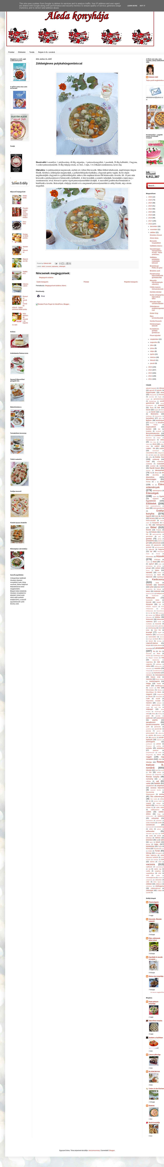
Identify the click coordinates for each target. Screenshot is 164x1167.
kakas (157, 570)
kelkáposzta (160, 593)
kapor (159, 574)
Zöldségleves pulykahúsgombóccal (157, 308)
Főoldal (11, 52)
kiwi (154, 613)
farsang (152, 518)
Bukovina (149, 437)
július (152, 345)
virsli (147, 875)
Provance (149, 746)
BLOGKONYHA (154, 1071)
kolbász (157, 617)
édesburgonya (157, 490)
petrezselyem (150, 733)
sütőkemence (155, 809)
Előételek (21, 52)
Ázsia (151, 407)
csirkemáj (155, 459)
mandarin (149, 668)
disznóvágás (151, 479)
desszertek (159, 470)
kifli (160, 604)
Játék (162, 561)
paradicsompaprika (153, 724)
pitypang (153, 737)
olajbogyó (149, 709)
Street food (158, 805)
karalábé (149, 585)
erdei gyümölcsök (158, 508)
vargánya (158, 871)
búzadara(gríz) (150, 440)
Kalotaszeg (149, 574)
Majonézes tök (25, 260)
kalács (159, 572)
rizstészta (149, 774)
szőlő (162, 833)
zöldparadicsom (156, 888)
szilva (151, 829)
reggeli (149, 757)
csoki (148, 461)
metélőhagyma (159, 685)
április (152, 354)
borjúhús (148, 431)
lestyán (148, 645)
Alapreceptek (150, 392)
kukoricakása (160, 634)
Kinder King (154, 313)
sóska (162, 799)
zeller (147, 882)
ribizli (156, 770)
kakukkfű (149, 572)
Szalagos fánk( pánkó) (25, 236)
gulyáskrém (157, 545)
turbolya (155, 859)
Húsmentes (149, 556)
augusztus (154, 342)
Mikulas (159, 690)
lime (160, 651)
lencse (151, 641)
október (153, 232)
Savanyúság (150, 792)
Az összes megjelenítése (157, 992)
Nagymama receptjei (153, 700)
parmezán (157, 726)
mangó (148, 670)
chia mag (153, 442)
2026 (150, 197)
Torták (31, 52)
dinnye (157, 472)
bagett (156, 409)
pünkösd (155, 750)
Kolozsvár (149, 619)
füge (147, 532)
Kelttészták (150, 598)
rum (160, 779)
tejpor (151, 842)
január (152, 363)
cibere (148, 444)
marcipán (148, 673)
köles (162, 626)
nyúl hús (158, 707)
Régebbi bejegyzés (131, 282)
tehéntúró (149, 840)
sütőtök (148, 812)
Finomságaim (154, 902)
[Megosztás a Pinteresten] (70, 263)
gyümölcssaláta (159, 547)
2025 (150, 200)
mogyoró (149, 694)
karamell (161, 585)
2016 (150, 224)
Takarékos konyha (155, 1021)
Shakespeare (150, 794)
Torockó (156, 848)
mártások (149, 675)
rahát (159, 752)
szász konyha (150, 822)
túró (162, 859)
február (153, 360)
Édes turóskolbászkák (156, 317)
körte (147, 630)
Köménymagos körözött (155, 325)
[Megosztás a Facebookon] (67, 263)
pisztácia (159, 735)
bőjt (152, 435)
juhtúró (157, 568)
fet (163, 522)
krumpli (149, 632)
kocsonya (161, 613)
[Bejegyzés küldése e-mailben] (56, 263)
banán (153, 412)
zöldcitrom (149, 886)
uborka (152, 861)
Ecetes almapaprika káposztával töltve (157, 297)
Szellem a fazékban (156, 1038)
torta (162, 848)
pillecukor (161, 733)
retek (160, 759)
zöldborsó (159, 884)
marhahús (157, 673)
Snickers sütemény (25, 249)
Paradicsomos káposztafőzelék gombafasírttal (156, 275)
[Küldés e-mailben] (60, 263)
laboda (162, 637)
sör (150, 801)
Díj (151, 472)
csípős (162, 455)
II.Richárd (157, 559)
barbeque (149, 416)
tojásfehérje (150, 846)
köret (160, 628)
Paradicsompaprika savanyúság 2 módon (25, 212)
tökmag (148, 853)
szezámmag (160, 827)
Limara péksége (155, 1055)
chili (160, 442)
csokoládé (160, 464)
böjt (147, 435)
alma (162, 392)
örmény (160, 713)
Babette (152, 1106)
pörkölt (158, 744)
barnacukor (158, 416)
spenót (148, 805)
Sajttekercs (25, 272)
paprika (155, 720)
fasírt (160, 518)
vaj (149, 869)
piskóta (150, 735)
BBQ (160, 418)
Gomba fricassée (156, 321)
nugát (148, 707)
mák (158, 662)
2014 (150, 370)
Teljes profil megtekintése (155, 80)
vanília (148, 871)
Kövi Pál (157, 630)
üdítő (159, 861)
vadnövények (160, 867)
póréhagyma (150, 742)
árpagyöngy (152, 401)
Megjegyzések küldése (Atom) (55, 285)
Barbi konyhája (154, 1122)
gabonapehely (157, 534)
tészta (148, 844)
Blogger (112, 1150)
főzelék (148, 530)
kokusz (150, 615)
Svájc (159, 814)
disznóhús (150, 477)
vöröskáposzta (150, 877)
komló (159, 621)
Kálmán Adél (153, 77)
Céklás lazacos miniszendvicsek (156, 288)
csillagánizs (160, 453)
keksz (148, 591)
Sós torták (153, 799)
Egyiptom (155, 498)
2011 (150, 379)
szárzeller (159, 820)
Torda (160, 846)
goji (159, 536)
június (152, 348)
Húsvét (160, 556)
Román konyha (152, 777)
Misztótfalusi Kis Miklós (153, 692)
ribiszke (148, 770)
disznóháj (155, 475)
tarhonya (149, 837)
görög (159, 538)
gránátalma (150, 541)
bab (158, 407)
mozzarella (159, 696)
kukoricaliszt (152, 637)
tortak (150, 851)
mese (148, 686)
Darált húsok (155, 468)
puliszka (149, 748)
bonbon (148, 429)
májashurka (155, 660)
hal (151, 551)
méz (158, 688)
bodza (155, 424)
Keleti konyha (150, 593)
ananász (151, 397)
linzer (158, 653)
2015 (150, 367)
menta (159, 683)
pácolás (158, 716)
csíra (150, 457)
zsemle (148, 892)
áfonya (161, 388)
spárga (158, 803)
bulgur (159, 437)
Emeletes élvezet (156, 235)
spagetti (148, 803)
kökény (156, 626)
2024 (150, 203)
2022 (150, 209)
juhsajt (148, 568)
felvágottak (155, 522)
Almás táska (154, 238)
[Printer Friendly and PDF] (41, 298)
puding (159, 746)
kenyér (159, 602)
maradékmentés (157, 670)
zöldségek (62, 266)
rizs (150, 772)
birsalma (161, 423)
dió (163, 473)
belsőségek (160, 420)
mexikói (151, 688)
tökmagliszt (158, 853)
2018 (150, 218)
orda (147, 713)
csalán (161, 448)
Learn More (132, 6)
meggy (148, 683)
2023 (150, 206)
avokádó (161, 405)
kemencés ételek (152, 600)
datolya (148, 470)
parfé (147, 726)
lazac (156, 639)
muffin (148, 698)
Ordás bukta (25, 197)
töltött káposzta (151, 855)
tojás (156, 844)
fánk (162, 516)
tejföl (162, 840)
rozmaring (149, 779)
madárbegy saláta (158, 655)
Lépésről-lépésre (152, 643)
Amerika (161, 394)
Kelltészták (155, 595)
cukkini (157, 446)
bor (159, 429)
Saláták (157, 783)
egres (154, 496)
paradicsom (151, 722)
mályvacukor (158, 666)
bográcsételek (151, 427)
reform (159, 754)
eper (147, 508)
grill (147, 543)
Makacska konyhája (156, 976)
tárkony (157, 838)
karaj (157, 582)
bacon (148, 410)
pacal (147, 716)
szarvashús (149, 820)
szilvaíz (159, 829)
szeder (159, 822)
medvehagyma (154, 681)
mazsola (149, 679)
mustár (158, 698)
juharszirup (149, 566)
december (154, 226)
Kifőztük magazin (151, 606)
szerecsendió (150, 827)
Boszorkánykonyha (152, 433)
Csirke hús (159, 457)
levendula (149, 648)
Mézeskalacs (150, 690)
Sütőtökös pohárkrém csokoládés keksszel (155, 260)
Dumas (148, 481)
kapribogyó (160, 577)
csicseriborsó (150, 453)
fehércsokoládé (151, 520)
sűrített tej (149, 807)
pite (147, 737)
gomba (149, 539)
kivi (149, 613)
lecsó (162, 639)
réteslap (149, 762)
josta (160, 564)
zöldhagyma (159, 886)
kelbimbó (157, 591)
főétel (153, 527)
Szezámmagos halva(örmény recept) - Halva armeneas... (156, 251)
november (154, 229)
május (152, 351)
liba (154, 651)
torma (148, 849)
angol (147, 399)
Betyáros (152, 422)
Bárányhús (154, 414)
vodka (158, 875)
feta (150, 525)
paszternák (158, 729)
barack (162, 412)
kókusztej (149, 617)
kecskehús (149, 589)
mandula (157, 668)
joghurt (151, 564)
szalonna (161, 816)
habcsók (151, 549)
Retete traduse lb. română (155, 764)
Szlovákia (149, 833)
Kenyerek (149, 604)
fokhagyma (160, 525)
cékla (162, 440)
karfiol (151, 587)
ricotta (162, 770)
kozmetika (149, 626)
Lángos (150, 639)
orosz (153, 713)
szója (156, 833)
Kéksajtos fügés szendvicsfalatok (156, 302)
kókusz (158, 615)
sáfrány (148, 781)
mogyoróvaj (160, 694)
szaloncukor (149, 816)
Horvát (158, 553)
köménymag (152, 628)
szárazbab (155, 818)
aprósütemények (158, 399)
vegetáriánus (150, 873)
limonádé (148, 653)
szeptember (154, 339)
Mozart (150, 696)
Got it (142, 6)
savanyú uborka (155, 790)
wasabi (160, 877)
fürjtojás (154, 532)
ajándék (159, 390)
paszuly (148, 731)
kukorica (149, 634)
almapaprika (152, 394)
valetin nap (157, 869)
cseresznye (155, 450)
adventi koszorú (151, 388)
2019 (150, 215)
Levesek (48, 266)
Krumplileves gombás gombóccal (155, 331)
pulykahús (55, 266)
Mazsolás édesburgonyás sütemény (156, 282)
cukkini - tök (150, 448)
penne (159, 731)
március (153, 357)
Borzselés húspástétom (155, 242)
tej (157, 840)
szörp (151, 835)
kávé (159, 587)
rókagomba (158, 774)
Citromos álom (25, 285)
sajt (157, 781)
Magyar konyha (153, 657)
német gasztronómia (153, 705)
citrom (154, 444)
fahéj (156, 516)
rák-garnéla (149, 754)
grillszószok (156, 543)
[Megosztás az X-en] (65, 263)
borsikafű (158, 431)
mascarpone (159, 675)
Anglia (159, 397)
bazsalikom (150, 418)
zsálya (159, 890)
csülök (162, 466)
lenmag (159, 641)
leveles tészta (157, 645)
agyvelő (151, 390)
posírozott (149, 744)
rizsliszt (159, 772)
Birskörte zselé (155, 271)
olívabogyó (158, 711)
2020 (150, 212)
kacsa (148, 570)
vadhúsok (149, 867)
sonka (161, 794)
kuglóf (159, 632)
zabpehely (149, 880)
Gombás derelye (155, 292)
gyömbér (149, 547)
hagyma (161, 549)
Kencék (148, 602)
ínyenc (148, 561)
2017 (150, 221)
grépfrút (159, 540)
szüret (159, 835)
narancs (149, 703)
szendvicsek (150, 825)
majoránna (149, 662)
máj (162, 658)
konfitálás (149, 623)
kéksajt (159, 589)
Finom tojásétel (155, 335)
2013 (150, 373)
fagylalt (148, 516)
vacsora (150, 864)
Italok (155, 562)
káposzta (149, 577)
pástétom (149, 729)
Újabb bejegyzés (42, 282)
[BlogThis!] (62, 263)
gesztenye (149, 536)
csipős (155, 455)
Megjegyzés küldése (46, 277)
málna (148, 666)
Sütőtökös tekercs (156, 246)
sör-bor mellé (158, 801)
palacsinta (160, 718)
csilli (149, 455)
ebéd (43, 266)
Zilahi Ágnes (157, 882)
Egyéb (162, 496)
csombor (153, 466)
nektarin (159, 703)
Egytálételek (151, 501)
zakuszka (158, 880)
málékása (158, 664)
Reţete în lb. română (46, 52)
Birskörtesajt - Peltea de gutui (156, 267)
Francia (158, 530)
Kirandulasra (160, 611)
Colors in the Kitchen (156, 1089)
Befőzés (149, 420)
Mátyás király (155, 677)
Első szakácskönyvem (153, 506)
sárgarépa (160, 785)
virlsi (159, 873)
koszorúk (158, 623)
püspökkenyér (150, 752)
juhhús (159, 566)
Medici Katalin (160, 679)
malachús (149, 664)
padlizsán (149, 718)
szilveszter (150, 831)
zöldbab (149, 884)
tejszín (158, 842)
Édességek (152, 493)
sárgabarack (150, 785)
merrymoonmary (94, 1150)
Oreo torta (24, 223)
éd (153, 484)
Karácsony (158, 579)
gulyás (148, 545)
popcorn (159, 739)
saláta (148, 783)
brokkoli (158, 435)
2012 (150, 376)
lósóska (148, 655)
